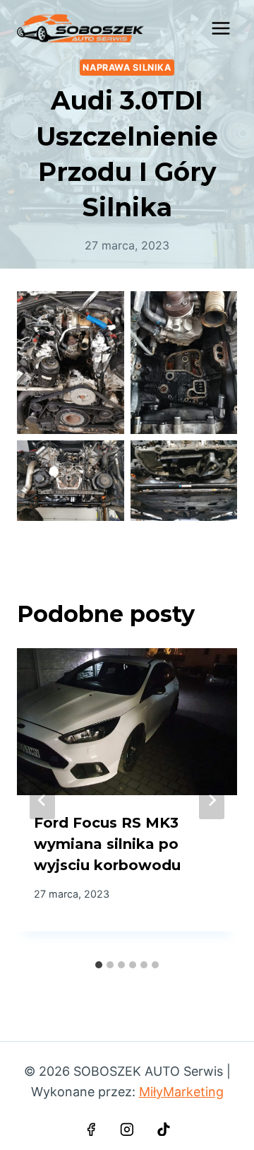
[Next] (211, 800)
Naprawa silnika (127, 67)
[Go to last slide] (42, 800)
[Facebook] (91, 1129)
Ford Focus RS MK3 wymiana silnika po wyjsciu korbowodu (107, 844)
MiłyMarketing (181, 1091)
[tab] (98, 964)
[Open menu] (220, 27)
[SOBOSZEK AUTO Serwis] (80, 28)
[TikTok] (164, 1129)
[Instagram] (127, 1129)
